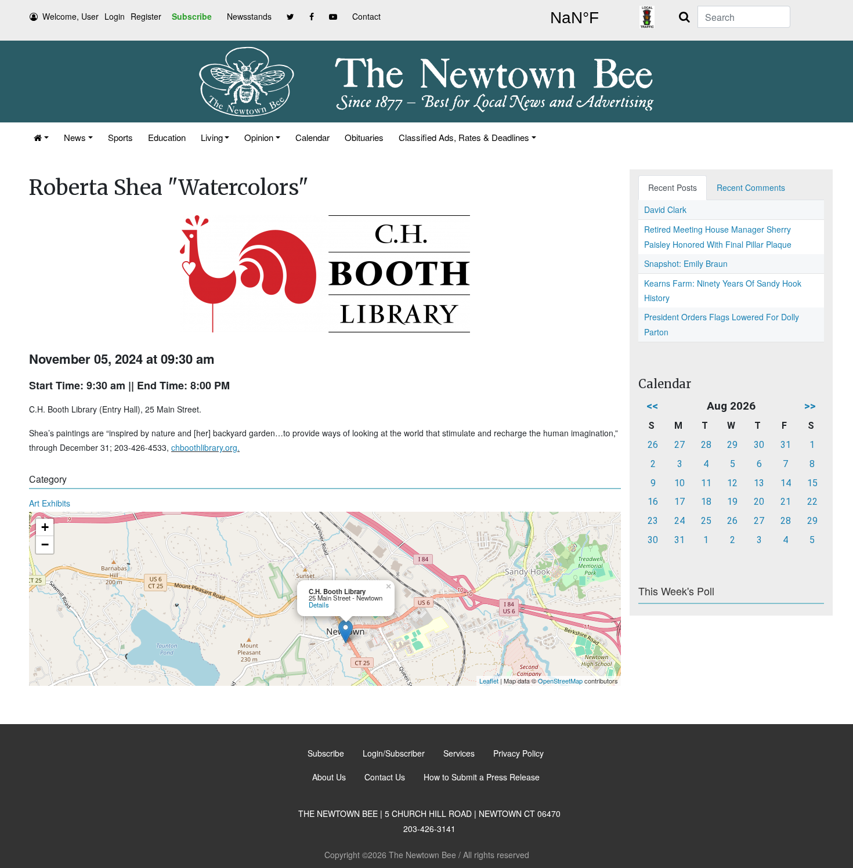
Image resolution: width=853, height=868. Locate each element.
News (75, 137)
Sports (120, 137)
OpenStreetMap (560, 680)
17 (679, 501)
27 (679, 444)
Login (114, 16)
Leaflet (488, 680)
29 (732, 444)
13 (759, 483)
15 (812, 483)
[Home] (41, 137)
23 (653, 520)
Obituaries (364, 137)
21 (785, 501)
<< (652, 406)
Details (319, 604)
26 (653, 444)
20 (759, 501)
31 (785, 444)
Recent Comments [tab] (751, 187)
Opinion (258, 137)
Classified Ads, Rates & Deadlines (464, 137)
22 (812, 501)
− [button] (45, 544)
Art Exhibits (49, 503)
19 (732, 501)
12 (732, 483)
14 (785, 483)
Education (167, 137)
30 (759, 444)
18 (706, 501)
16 (653, 501)
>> (810, 406)
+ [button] (45, 527)
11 (706, 483)
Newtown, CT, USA (574, 17)
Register (146, 16)
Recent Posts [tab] (672, 187)
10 (679, 483)
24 (679, 520)
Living (212, 137)
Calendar (312, 137)
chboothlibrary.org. (205, 447)
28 (706, 444)
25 (706, 520)
